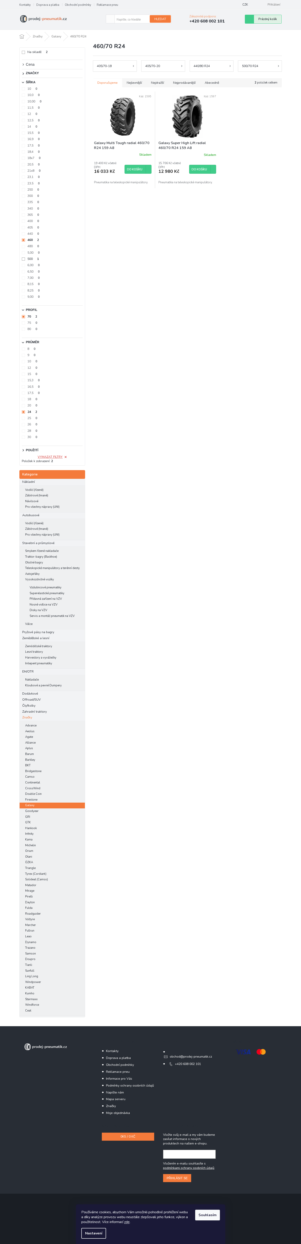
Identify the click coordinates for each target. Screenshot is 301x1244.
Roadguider (33, 914)
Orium (29, 851)
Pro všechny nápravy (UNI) (42, 507)
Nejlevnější (134, 83)
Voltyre (30, 919)
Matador (30, 885)
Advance (31, 726)
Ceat (28, 1011)
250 (33, 190)
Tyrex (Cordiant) (35, 874)
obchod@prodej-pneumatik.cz (191, 1056)
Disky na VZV (38, 610)
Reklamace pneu (107, 5)
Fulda (29, 908)
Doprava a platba (47, 5)
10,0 (33, 95)
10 (32, 89)
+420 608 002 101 (188, 1064)
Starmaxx (31, 999)
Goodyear (32, 811)
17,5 (33, 145)
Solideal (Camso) (36, 879)
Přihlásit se (177, 1178)
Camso (30, 777)
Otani (28, 857)
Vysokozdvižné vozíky (39, 579)
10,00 (34, 101)
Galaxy (30, 805)
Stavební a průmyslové (38, 543)
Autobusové (30, 515)
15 (32, 374)
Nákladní (28, 482)
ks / (128, 1136)
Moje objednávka (118, 1113)
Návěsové (31, 501)
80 (32, 329)
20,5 (33, 164)
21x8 (34, 171)
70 (32, 316)
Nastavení (93, 1233)
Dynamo (30, 942)
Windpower (33, 982)
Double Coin (33, 794)
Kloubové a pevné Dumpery (43, 685)
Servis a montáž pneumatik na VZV (52, 616)
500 (33, 259)
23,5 (33, 183)
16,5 (33, 387)
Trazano (30, 948)
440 (33, 234)
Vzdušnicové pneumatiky (45, 587)
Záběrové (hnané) (36, 496)
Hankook (31, 828)
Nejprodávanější (184, 83)
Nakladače (32, 680)
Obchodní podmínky (78, 5)
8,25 (33, 290)
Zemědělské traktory (38, 646)
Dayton (30, 902)
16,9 (33, 139)
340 (33, 208)
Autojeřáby (32, 574)
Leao (28, 936)
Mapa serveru (115, 1099)
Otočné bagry (34, 563)
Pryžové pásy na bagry (38, 632)
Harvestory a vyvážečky (40, 658)
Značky (27, 717)
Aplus (29, 748)
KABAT (29, 988)
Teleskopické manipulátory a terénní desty (52, 568)
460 (33, 240)
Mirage (29, 891)
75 (32, 323)
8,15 (33, 284)
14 (32, 126)
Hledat (160, 19)
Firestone (31, 800)
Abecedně (212, 83)
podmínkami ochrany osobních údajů (188, 1168)
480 (33, 246)
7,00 (33, 278)
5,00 (33, 253)
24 (32, 412)
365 (33, 215)
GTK (28, 822)
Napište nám (115, 1092)
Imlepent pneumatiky (38, 663)
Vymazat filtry (50, 457)
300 (33, 196)
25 (32, 418)
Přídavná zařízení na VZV (46, 599)
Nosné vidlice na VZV (43, 605)
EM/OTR (28, 671)
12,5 (33, 120)
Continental (32, 783)
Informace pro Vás (119, 1079)
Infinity (29, 834)
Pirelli (29, 897)
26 (32, 424)
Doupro (30, 959)
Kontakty (25, 5)
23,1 (33, 177)
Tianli (28, 965)
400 (33, 221)
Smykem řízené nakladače (42, 551)
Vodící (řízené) (34, 490)
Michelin (30, 845)
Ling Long (31, 976)
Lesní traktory (34, 652)
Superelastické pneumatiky (47, 593)
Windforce (32, 1005)
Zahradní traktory (34, 712)
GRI (27, 817)
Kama (29, 840)
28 (32, 431)
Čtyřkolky (28, 706)
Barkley (30, 760)
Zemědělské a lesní (35, 638)
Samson (30, 954)
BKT (28, 765)
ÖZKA (29, 862)
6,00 (33, 265)
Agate (29, 737)
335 (33, 202)
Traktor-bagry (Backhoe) (41, 557)
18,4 (33, 152)
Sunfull (29, 971)
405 (33, 227)
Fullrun (29, 931)
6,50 (33, 271)
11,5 (33, 108)
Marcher (30, 925)
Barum (29, 754)
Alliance (30, 743)
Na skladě (37, 52)
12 (32, 114)
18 (32, 399)
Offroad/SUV (31, 699)
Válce (29, 624)
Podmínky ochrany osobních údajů (130, 1085)
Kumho (29, 993)
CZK (245, 5)
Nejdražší (157, 83)
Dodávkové (30, 693)
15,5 (33, 133)
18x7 (34, 158)
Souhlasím (208, 1215)
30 (32, 437)
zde (127, 1222)
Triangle (30, 868)
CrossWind (32, 788)
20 (32, 405)
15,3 (33, 380)
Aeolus (30, 731)
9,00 (33, 297)
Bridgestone (33, 771)
